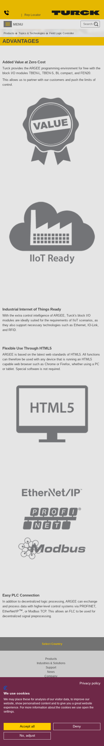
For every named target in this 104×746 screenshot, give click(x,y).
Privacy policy (90, 683)
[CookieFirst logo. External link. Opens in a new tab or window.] (5, 688)
